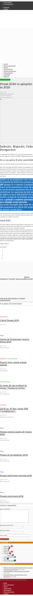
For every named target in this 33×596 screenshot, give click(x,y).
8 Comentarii (4, 370)
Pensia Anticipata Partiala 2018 (16, 475)
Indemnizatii (8, 73)
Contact (6, 594)
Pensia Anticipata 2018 (11, 496)
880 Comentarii (4, 347)
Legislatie (7, 75)
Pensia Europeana (10, 71)
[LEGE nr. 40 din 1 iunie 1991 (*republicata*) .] (6, 403)
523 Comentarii (4, 461)
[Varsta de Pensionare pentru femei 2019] (6, 333)
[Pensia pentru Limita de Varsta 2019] (6, 426)
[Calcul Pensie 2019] (6, 315)
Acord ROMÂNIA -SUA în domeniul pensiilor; (17, 571)
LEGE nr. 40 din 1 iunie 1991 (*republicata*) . (14, 409)
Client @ (6, 76)
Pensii (6, 67)
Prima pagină (8, 2)
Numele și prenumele (7, 525)
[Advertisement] (16, 45)
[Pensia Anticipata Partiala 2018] (6, 470)
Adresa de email (5, 530)
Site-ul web (3, 535)
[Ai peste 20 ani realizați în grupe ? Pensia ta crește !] (6, 380)
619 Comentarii (4, 440)
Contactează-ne (8, 4)
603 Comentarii (4, 481)
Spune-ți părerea (5, 509)
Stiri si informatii (9, 66)
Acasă (6, 64)
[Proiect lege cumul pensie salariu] (6, 357)
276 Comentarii (4, 394)
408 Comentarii (4, 502)
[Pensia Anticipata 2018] (6, 490)
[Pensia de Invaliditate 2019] (6, 449)
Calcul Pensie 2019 (9, 320)
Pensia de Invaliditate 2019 (14, 455)
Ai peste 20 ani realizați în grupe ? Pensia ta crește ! (13, 386)
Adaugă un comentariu (6, 94)
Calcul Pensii (8, 69)
